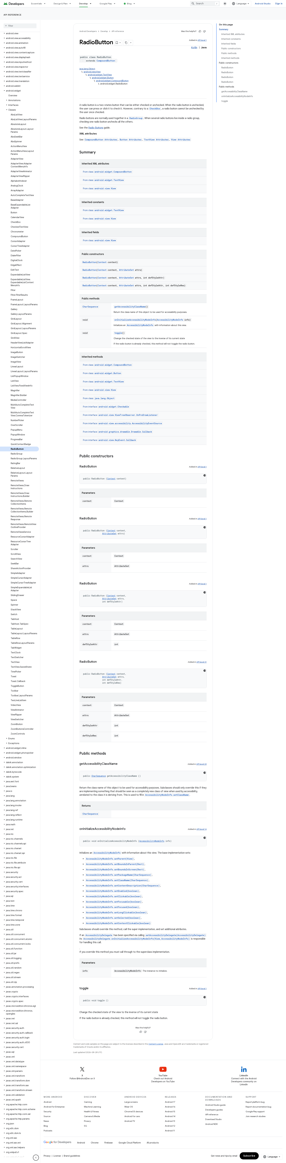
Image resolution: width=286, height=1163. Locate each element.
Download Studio (213, 1119)
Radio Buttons (95, 127)
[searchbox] (20, 25)
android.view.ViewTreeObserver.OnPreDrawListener (128, 415)
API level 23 (201, 764)
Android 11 (170, 1130)
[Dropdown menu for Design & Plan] (71, 3)
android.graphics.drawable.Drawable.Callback (125, 431)
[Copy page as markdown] (126, 42)
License (57, 1156)
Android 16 (170, 1106)
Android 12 (170, 1125)
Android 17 (170, 1102)
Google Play (106, 3)
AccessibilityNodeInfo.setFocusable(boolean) (113, 901)
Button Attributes (130, 139)
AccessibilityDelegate (99, 935)
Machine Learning (92, 1106)
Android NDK (211, 1124)
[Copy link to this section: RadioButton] (100, 467)
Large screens (131, 1102)
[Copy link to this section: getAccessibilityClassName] (120, 764)
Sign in (278, 3)
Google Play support (255, 1111)
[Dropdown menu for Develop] (92, 3)
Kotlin (194, 47)
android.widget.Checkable (114, 406)
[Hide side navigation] (36, 1158)
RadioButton (89, 262)
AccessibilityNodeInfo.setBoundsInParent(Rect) (115, 864)
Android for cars (132, 1116)
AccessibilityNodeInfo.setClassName (167, 794)
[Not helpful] (204, 31)
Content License (156, 1044)
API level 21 (201, 662)
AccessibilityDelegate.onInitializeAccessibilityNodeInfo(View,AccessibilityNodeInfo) (136, 938)
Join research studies (255, 1116)
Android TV (129, 1121)
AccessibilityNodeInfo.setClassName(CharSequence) (117, 880)
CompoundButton (106, 60)
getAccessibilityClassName (130, 306)
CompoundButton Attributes (101, 139)
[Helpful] (200, 31)
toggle (118, 332)
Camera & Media (92, 1116)
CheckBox (155, 108)
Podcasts (48, 1130)
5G (85, 1125)
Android (47, 1102)
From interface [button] (106, 406)
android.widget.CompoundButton (112, 80)
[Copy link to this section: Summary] (99, 152)
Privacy (87, 1121)
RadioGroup (136, 118)
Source (47, 1116)
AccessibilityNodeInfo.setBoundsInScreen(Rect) (115, 869)
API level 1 (202, 40)
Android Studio (263, 3)
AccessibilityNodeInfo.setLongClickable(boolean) (116, 912)
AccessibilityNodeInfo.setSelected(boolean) (113, 917)
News (46, 1121)
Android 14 (170, 1116)
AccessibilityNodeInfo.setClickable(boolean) (113, 896)
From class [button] (107, 171)
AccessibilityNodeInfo (170, 319)
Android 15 (170, 1111)
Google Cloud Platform (130, 1142)
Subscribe (249, 1155)
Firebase (108, 1142)
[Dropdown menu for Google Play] (116, 3)
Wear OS (128, 1106)
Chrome (94, 1142)
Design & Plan (60, 3)
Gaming (88, 1102)
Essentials (36, 3)
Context (102, 262)
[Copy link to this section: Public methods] (109, 754)
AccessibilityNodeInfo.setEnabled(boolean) (112, 891)
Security (47, 1111)
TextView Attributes (156, 139)
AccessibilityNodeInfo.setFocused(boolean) (112, 907)
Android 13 (170, 1121)
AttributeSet (126, 270)
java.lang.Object (87, 68)
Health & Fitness (91, 1111)
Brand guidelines (72, 1156)
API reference (13, 14)
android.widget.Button (103, 77)
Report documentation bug (258, 1106)
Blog (129, 3)
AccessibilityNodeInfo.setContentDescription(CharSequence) (123, 885)
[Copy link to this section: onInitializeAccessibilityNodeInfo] (129, 829)
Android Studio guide (215, 1105)
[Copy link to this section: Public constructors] (116, 456)
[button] (19, 33)
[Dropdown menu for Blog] (136, 3)
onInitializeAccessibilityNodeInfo (135, 319)
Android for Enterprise (54, 1106)
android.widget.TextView (100, 74)
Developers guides (214, 1109)
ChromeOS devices (133, 1111)
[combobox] (205, 3)
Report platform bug (255, 1102)
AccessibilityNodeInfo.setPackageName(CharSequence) (118, 874)
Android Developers (88, 31)
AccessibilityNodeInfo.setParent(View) (109, 858)
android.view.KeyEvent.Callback (117, 440)
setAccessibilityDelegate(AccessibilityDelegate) (176, 935)
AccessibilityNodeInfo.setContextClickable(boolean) (118, 923)
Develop (83, 3)
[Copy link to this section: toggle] (91, 988)
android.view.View (92, 71)
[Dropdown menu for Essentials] (46, 3)
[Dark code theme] (204, 475)
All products (153, 1142)
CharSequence (90, 306)
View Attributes (180, 139)
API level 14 (201, 829)
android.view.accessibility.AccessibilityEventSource (130, 423)
